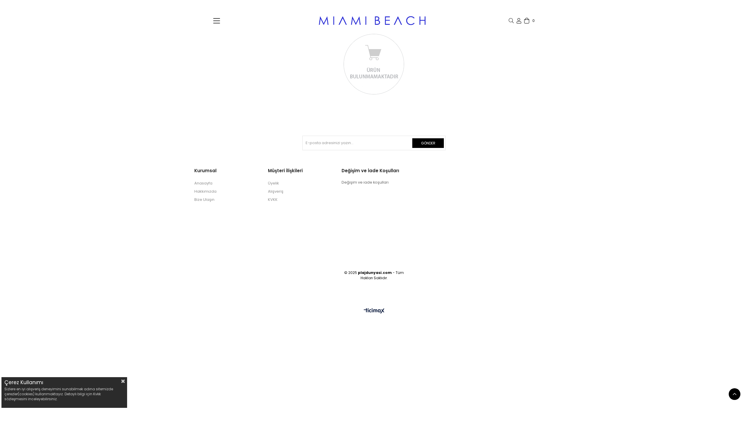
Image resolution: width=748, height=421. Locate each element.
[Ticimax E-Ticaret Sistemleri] (374, 311)
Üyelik (273, 183)
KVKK (273, 199)
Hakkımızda (205, 191)
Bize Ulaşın (204, 199)
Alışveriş (275, 191)
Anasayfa (203, 183)
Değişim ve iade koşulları (365, 182)
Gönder (428, 143)
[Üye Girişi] (519, 20)
